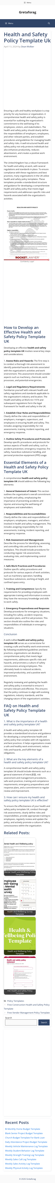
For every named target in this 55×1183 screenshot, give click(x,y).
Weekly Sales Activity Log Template (22, 1163)
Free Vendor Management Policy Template (28, 1012)
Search (8, 1017)
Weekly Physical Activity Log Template (24, 1168)
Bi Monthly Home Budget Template (22, 1128)
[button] (48, 23)
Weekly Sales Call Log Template (20, 1159)
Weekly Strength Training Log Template (24, 1155)
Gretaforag (27, 12)
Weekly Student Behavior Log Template (24, 1150)
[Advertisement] (27, 80)
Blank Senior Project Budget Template (24, 1133)
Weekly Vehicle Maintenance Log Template (26, 1146)
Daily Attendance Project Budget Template (26, 1141)
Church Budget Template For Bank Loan (25, 1137)
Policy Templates (15, 1000)
